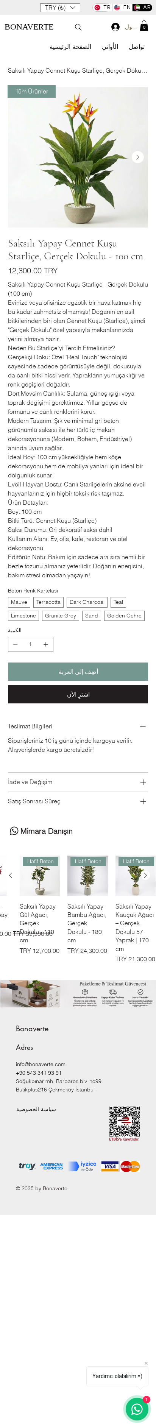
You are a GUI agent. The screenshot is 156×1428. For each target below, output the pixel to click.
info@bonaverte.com (41, 1064)
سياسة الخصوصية (36, 1109)
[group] (78, 913)
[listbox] (60, 7)
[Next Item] (138, 157)
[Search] (78, 27)
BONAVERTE (29, 26)
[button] (60, 7)
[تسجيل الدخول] (113, 26)
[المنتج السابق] (145, 875)
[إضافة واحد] (45, 644)
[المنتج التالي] (10, 875)
